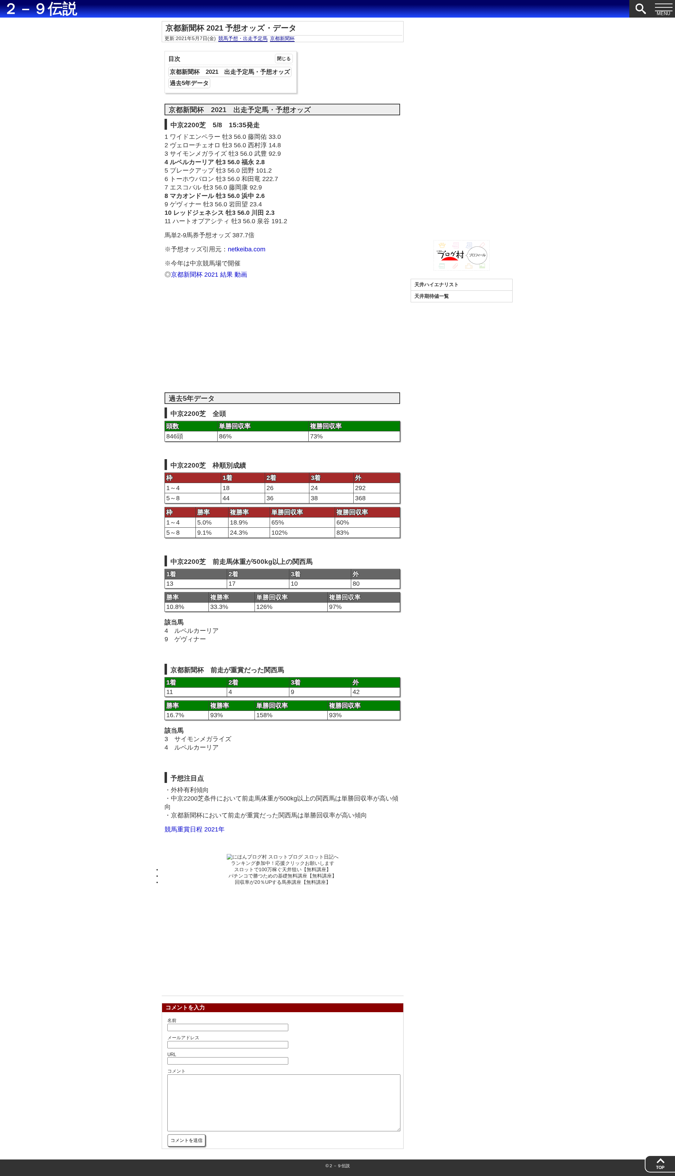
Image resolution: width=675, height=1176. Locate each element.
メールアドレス (183, 1037)
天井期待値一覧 (431, 296)
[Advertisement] (282, 331)
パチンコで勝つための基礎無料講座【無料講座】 (283, 876)
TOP (660, 1167)
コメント (176, 1071)
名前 (171, 1020)
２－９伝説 (40, 9)
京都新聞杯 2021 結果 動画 (209, 274)
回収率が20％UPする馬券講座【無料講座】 (283, 882)
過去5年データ (189, 83)
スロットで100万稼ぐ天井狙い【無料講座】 (282, 869)
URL (171, 1054)
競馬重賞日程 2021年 (195, 829)
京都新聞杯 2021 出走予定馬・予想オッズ (230, 72)
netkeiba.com (246, 249)
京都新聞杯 (282, 38)
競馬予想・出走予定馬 (243, 38)
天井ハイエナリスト (436, 284)
